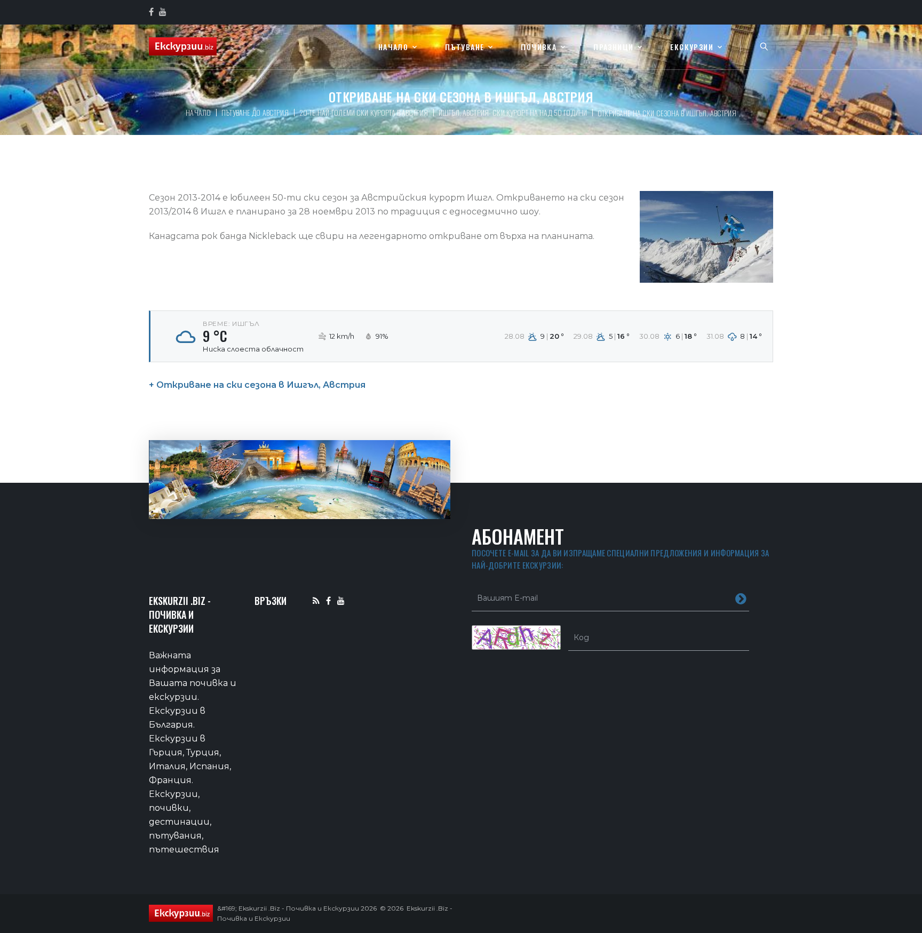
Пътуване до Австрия (255, 112)
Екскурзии (691, 47)
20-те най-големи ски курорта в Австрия (363, 112)
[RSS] (316, 600)
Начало (393, 47)
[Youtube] (341, 600)
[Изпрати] (741, 598)
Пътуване (464, 47)
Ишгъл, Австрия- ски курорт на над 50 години (513, 112)
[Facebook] (328, 600)
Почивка (539, 47)
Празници (613, 47)
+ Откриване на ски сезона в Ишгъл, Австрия (257, 385)
